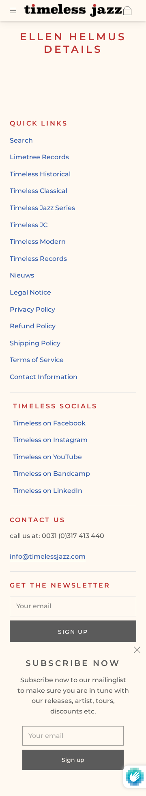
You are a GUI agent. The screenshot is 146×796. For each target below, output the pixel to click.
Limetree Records (39, 157)
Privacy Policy (32, 309)
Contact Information (43, 377)
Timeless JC (28, 225)
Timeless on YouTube (47, 457)
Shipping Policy (35, 343)
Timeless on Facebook (49, 423)
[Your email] (73, 606)
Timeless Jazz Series (42, 208)
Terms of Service (37, 360)
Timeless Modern (38, 241)
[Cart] (127, 11)
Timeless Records (38, 258)
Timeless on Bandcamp (51, 473)
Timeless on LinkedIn (47, 491)
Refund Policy (33, 326)
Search (21, 140)
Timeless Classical (38, 191)
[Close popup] (137, 651)
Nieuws (22, 275)
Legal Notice (30, 292)
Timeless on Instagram (50, 440)
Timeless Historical (40, 174)
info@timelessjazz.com (48, 556)
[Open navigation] (19, 10)
